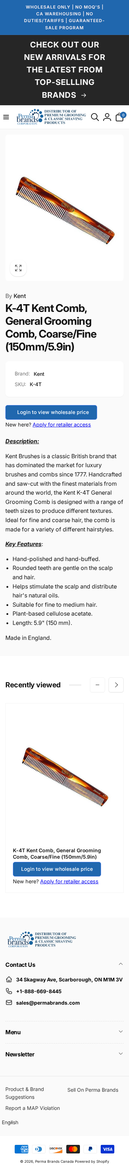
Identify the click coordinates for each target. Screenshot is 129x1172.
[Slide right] (116, 684)
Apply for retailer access (62, 424)
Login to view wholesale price (53, 412)
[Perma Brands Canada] (41, 945)
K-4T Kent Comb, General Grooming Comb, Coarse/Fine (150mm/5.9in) (57, 853)
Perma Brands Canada (54, 1161)
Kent (15, 295)
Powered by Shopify (92, 1161)
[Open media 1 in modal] (64, 208)
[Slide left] (97, 684)
